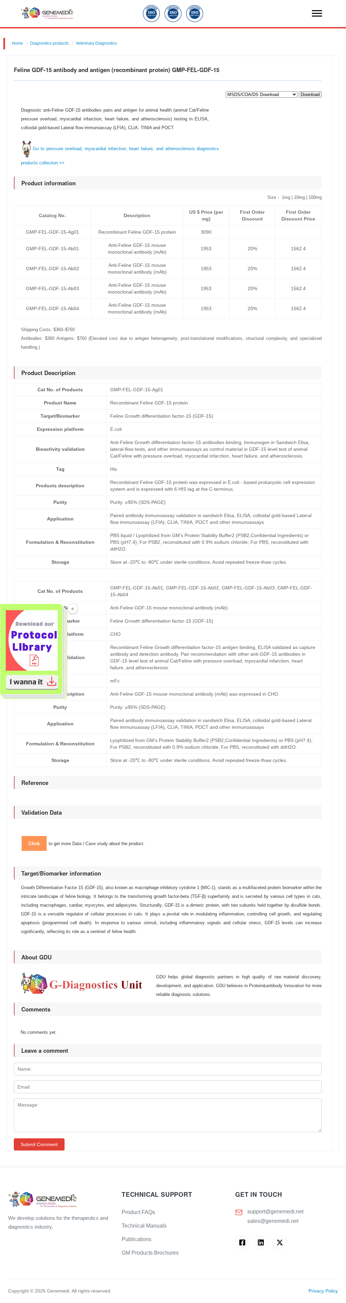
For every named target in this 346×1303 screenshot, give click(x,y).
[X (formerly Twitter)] (280, 1243)
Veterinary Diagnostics (96, 43)
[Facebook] (242, 1243)
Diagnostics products (49, 43)
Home (17, 43)
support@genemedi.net (275, 1211)
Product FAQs (138, 1212)
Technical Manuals (144, 1226)
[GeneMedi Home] (59, 1200)
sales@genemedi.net (272, 1221)
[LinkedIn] (261, 1243)
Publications (136, 1239)
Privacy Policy (323, 1291)
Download (310, 94)
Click (34, 843)
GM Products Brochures (150, 1253)
